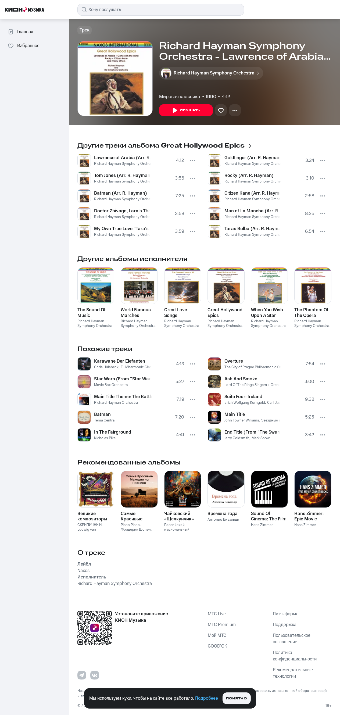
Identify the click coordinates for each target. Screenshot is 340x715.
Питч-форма (286, 614)
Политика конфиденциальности (295, 655)
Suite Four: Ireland (243, 397)
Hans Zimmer (262, 525)
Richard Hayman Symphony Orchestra (125, 163)
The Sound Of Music (91, 312)
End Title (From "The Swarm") (252, 432)
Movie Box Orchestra (111, 385)
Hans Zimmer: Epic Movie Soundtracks (309, 516)
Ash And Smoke (240, 379)
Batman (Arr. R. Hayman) (120, 193)
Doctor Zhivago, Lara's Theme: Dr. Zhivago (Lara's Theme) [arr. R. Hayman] (122, 211)
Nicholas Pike (105, 438)
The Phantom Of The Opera (311, 312)
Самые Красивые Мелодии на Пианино (134, 516)
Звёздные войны (275, 420)
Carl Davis (275, 402)
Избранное (28, 45)
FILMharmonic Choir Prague (143, 367)
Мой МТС (217, 635)
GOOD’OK (217, 646)
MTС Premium (222, 624)
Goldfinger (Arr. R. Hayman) (252, 158)
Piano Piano (130, 525)
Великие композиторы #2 (92, 516)
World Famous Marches (136, 312)
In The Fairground (112, 432)
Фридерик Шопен (136, 529)
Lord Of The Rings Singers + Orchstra (254, 385)
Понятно (236, 698)
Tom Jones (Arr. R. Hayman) (122, 175)
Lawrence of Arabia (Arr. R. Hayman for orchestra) (122, 158)
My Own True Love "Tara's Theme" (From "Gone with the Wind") (122, 229)
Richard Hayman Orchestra (116, 402)
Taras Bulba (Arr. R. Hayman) (252, 229)
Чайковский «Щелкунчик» (179, 516)
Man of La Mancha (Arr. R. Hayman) (252, 211)
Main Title (234, 414)
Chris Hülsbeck (106, 367)
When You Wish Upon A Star (267, 312)
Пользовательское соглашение (291, 638)
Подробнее (206, 698)
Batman (102, 414)
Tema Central (104, 420)
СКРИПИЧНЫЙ (89, 525)
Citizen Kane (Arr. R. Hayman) (252, 193)
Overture (233, 361)
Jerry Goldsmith (236, 438)
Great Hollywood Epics (224, 312)
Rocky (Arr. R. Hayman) (249, 175)
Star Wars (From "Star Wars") (122, 379)
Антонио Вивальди (223, 519)
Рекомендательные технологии (293, 673)
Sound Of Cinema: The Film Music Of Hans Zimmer (269, 516)
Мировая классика (179, 97)
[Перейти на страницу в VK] (94, 675)
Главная (25, 31)
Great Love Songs (175, 312)
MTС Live (217, 614)
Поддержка (284, 624)
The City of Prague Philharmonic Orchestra (258, 367)
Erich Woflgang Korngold (244, 402)
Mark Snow (261, 438)
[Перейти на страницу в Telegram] (81, 675)
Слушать (190, 110)
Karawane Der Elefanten (119, 361)
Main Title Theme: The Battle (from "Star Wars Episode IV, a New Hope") (123, 397)
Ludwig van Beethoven (86, 532)
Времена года (222, 513)
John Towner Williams (241, 420)
